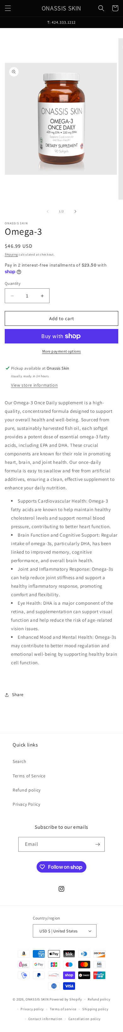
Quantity (12, 283)
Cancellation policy (84, 1019)
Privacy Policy (26, 804)
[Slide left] (48, 211)
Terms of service (63, 1009)
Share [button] (18, 694)
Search (19, 761)
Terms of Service (29, 776)
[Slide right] (75, 211)
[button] (8, 8)
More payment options (61, 351)
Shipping (11, 254)
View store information (34, 385)
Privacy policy (32, 1009)
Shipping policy (95, 1009)
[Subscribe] (97, 844)
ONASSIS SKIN (37, 999)
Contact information (45, 1019)
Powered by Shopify (66, 999)
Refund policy (27, 790)
